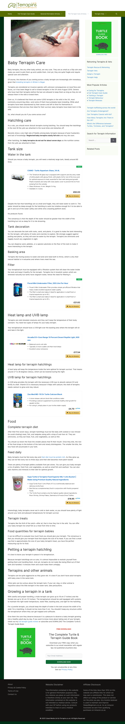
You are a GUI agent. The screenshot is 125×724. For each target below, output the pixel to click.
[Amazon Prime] (77, 409)
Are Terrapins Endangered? (97, 111)
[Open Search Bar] (116, 14)
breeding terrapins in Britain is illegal (30, 82)
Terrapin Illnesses (95, 100)
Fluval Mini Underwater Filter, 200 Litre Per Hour (47, 283)
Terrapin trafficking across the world (101, 108)
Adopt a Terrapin (93, 74)
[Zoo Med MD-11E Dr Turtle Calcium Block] (17, 401)
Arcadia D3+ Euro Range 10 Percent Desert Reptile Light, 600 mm (53, 338)
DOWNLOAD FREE (101, 54)
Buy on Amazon (74, 196)
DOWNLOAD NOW (64, 662)
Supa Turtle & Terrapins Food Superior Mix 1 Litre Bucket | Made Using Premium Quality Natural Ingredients (51, 478)
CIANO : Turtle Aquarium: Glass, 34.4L (43, 171)
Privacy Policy (67, 670)
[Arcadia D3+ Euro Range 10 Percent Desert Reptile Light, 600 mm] (17, 344)
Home (10, 14)
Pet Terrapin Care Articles (77, 14)
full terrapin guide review (28, 622)
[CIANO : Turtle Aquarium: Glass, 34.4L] (17, 177)
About (10, 684)
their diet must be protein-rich (53, 457)
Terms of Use (13, 691)
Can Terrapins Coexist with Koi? (99, 114)
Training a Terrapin (95, 95)
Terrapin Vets (92, 71)
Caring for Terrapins (96, 91)
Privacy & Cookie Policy (17, 688)
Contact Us (12, 694)
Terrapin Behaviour (95, 98)
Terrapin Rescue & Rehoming (98, 67)
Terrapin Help (99, 14)
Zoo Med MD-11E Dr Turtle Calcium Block (44, 394)
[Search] (113, 140)
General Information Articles (50, 14)
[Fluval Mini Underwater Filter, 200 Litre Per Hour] (17, 290)
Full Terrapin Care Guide (26, 14)
